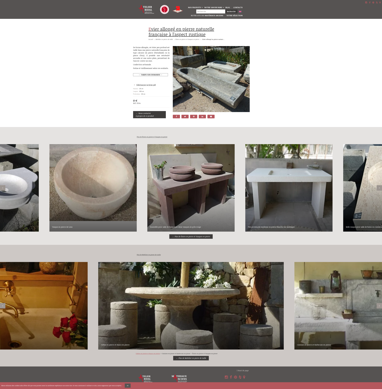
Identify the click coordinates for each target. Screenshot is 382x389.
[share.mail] (211, 116)
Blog (227, 7)
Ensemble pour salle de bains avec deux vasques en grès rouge (175, 227)
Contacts (238, 7)
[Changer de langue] (241, 12)
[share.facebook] (176, 116)
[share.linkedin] (202, 116)
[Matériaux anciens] (188, 379)
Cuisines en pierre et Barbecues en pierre (314, 345)
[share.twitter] (185, 116)
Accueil (151, 39)
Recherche (231, 11)
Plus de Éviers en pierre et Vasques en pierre (192, 236)
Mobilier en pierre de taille (164, 39)
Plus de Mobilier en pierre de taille (192, 358)
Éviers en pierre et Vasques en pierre (187, 39)
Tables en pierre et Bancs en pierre (115, 345)
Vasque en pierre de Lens (62, 227)
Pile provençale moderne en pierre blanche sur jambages (271, 227)
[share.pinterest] (193, 116)
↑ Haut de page (243, 370)
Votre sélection (235, 15)
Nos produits (194, 7)
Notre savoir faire (213, 7)
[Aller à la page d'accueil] (146, 9)
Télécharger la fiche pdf (146, 85)
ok (127, 386)
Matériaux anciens (207, 15)
